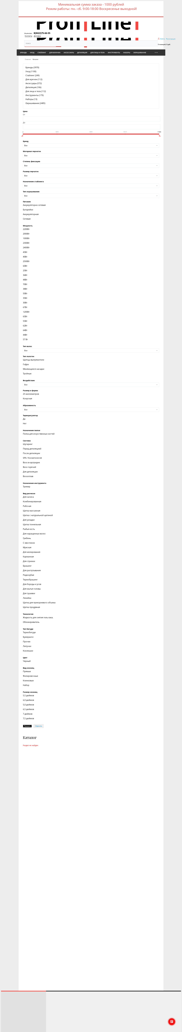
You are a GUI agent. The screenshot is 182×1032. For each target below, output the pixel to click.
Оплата (6, 1016)
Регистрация (170, 39)
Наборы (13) (31, 99)
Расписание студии (11, 998)
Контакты (28, 36)
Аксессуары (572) (34, 83)
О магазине (7, 1023)
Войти (162, 39)
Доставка (37, 36)
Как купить (7, 1009)
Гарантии (6, 1026)
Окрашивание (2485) (35, 103)
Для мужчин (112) (34, 79)
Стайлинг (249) (32, 75)
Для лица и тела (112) (36, 91)
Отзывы (6, 1002)
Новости (6, 1019)
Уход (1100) (31, 71)
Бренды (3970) (32, 67)
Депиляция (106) (33, 87)
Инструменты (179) (35, 95)
